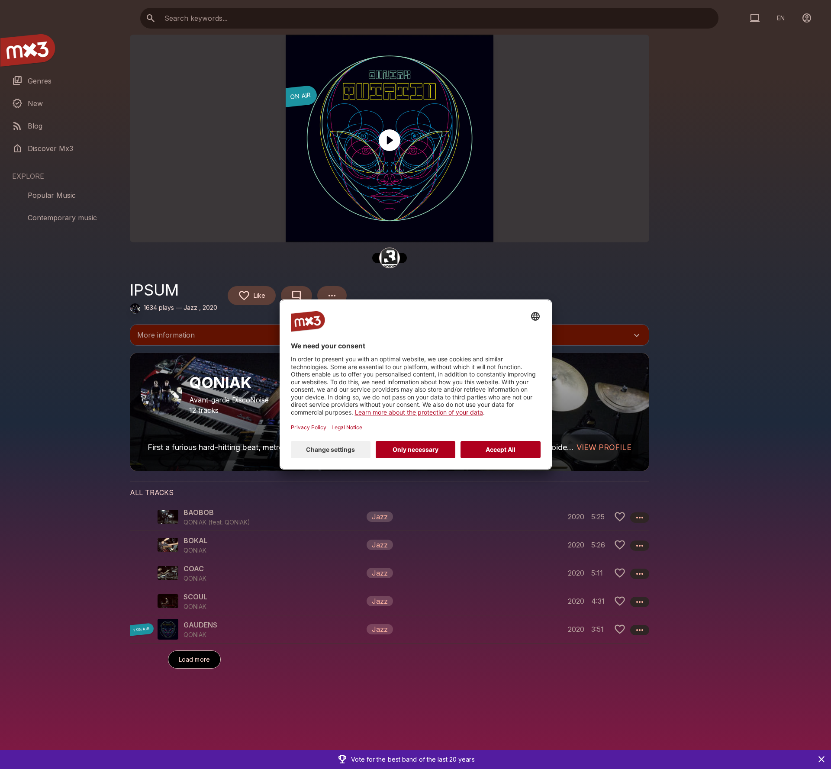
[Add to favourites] (619, 516)
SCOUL (195, 596)
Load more (194, 659)
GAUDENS (200, 625)
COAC (194, 568)
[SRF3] (389, 258)
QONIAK (236, 522)
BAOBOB (199, 512)
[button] (389, 517)
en (781, 18)
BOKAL (196, 540)
